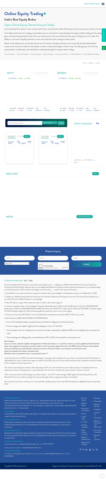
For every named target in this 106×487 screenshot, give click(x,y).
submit (61, 123)
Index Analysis (36, 54)
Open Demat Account (84, 432)
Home (85, 63)
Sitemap (97, 398)
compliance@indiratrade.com (29, 444)
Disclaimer (98, 418)
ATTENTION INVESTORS (13, 281)
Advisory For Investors (97, 437)
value (54, 136)
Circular (84, 422)
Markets (91, 63)
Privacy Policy (84, 399)
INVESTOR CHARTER (12, 451)
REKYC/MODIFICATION (92, 4)
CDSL (31, 281)
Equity (98, 63)
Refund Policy (84, 404)
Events (84, 414)
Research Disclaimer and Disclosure (98, 424)
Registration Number (86, 443)
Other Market (76, 54)
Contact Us (97, 414)
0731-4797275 (48, 444)
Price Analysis (9, 54)
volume (45, 136)
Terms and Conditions (98, 431)
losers (20, 136)
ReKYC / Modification (86, 438)
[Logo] (7, 4)
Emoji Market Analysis (91, 54)
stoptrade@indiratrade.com (54, 453)
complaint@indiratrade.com (31, 447)
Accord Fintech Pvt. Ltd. (94, 466)
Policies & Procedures (85, 409)
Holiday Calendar (85, 426)
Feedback (97, 409)
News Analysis (48, 54)
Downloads (98, 401)
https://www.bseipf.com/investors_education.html (21, 351)
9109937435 (8, 456)
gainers (12, 136)
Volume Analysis (23, 54)
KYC (25, 281)
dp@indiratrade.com (87, 381)
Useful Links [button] (84, 418)
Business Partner (97, 405)
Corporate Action (62, 54)
